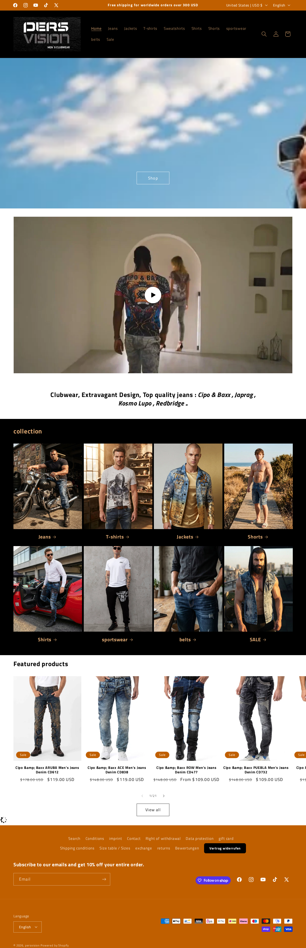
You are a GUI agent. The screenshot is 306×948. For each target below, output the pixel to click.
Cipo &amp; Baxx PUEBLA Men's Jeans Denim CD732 (256, 769)
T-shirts (115, 537)
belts (185, 639)
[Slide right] (164, 796)
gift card (226, 838)
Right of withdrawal (163, 838)
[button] (264, 34)
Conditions (95, 838)
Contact (133, 838)
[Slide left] (142, 796)
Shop (153, 178)
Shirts (44, 639)
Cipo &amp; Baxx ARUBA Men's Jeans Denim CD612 (47, 769)
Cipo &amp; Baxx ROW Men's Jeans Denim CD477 (186, 769)
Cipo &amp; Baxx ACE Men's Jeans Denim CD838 (117, 769)
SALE (255, 639)
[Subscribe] (104, 879)
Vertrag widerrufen (225, 848)
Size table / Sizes (114, 848)
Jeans (45, 537)
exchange (143, 848)
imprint (115, 838)
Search (74, 838)
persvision (32, 945)
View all (153, 810)
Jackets (185, 537)
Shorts (255, 537)
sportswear (114, 639)
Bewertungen (187, 848)
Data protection (199, 838)
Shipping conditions (77, 848)
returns (163, 848)
